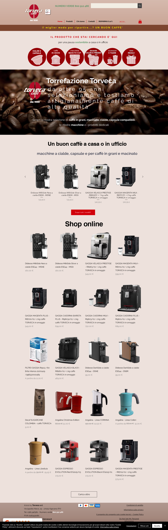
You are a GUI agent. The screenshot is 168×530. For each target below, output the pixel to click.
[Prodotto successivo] (142, 176)
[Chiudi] (165, 526)
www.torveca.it (45, 519)
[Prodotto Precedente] (25, 176)
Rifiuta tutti (144, 526)
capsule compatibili (122, 119)
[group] (84, 185)
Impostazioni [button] (131, 526)
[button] (106, 21)
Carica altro (84, 494)
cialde (104, 119)
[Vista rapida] (39, 246)
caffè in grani (77, 119)
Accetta (157, 526)
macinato (93, 119)
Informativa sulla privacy (109, 527)
